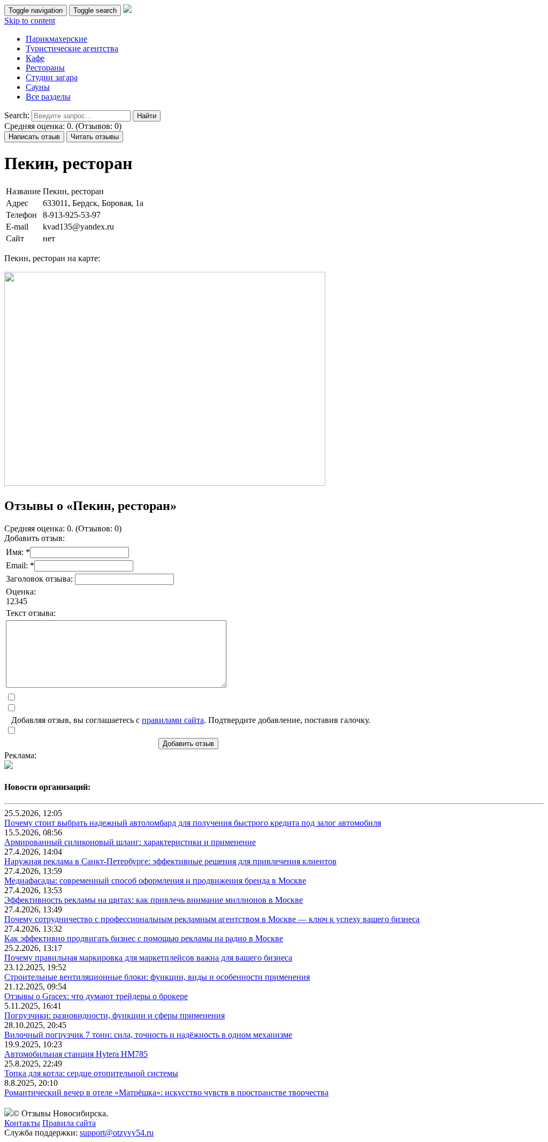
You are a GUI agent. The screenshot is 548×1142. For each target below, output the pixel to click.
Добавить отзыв (188, 744)
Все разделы (48, 96)
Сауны (38, 87)
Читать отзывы (95, 137)
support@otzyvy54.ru (117, 1132)
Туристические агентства (72, 48)
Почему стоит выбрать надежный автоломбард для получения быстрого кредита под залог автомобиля (192, 822)
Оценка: (21, 591)
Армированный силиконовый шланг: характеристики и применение (130, 842)
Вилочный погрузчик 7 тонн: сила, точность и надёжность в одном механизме (148, 1034)
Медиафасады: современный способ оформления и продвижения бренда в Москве (155, 880)
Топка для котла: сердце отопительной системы (91, 1073)
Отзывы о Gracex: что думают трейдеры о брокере (96, 996)
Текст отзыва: (31, 613)
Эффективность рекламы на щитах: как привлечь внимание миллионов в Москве (153, 899)
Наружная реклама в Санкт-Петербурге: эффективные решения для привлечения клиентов (170, 861)
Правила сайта (69, 1123)
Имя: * (18, 552)
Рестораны (45, 67)
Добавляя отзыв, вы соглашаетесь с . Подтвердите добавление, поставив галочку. (190, 720)
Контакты (22, 1123)
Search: (16, 115)
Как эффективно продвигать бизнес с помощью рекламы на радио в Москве (143, 938)
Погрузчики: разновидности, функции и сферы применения (114, 1015)
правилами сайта (173, 720)
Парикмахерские (56, 38)
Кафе (35, 58)
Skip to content (29, 20)
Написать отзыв (34, 137)
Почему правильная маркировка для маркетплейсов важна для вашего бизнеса (148, 957)
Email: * (20, 565)
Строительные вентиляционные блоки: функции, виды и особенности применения (157, 976)
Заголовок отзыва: (40, 578)
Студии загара (52, 77)
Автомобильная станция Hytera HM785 (76, 1054)
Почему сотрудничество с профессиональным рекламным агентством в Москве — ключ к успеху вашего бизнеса (212, 919)
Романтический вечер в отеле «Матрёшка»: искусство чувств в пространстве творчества (166, 1092)
